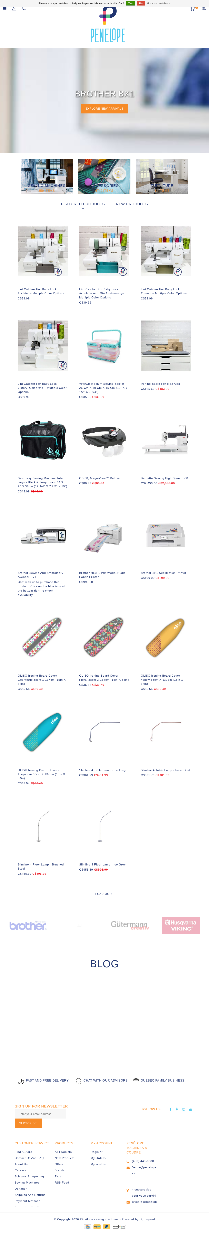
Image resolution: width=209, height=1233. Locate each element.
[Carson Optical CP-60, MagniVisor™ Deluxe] (104, 440)
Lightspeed (147, 1219)
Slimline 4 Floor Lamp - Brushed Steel (41, 866)
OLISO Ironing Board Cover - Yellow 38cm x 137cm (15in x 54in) (162, 679)
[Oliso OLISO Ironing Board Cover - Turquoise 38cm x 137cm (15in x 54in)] (43, 732)
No (141, 3)
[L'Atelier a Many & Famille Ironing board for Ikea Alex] (166, 346)
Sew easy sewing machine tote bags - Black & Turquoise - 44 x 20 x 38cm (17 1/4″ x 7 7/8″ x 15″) (42, 482)
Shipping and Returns (30, 1194)
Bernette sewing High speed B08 (164, 478)
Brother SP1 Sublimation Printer (163, 572)
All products (63, 1151)
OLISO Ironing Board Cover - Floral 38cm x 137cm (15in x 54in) (104, 677)
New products (64, 1158)
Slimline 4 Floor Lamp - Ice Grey (102, 864)
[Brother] (28, 925)
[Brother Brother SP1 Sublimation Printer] (166, 534)
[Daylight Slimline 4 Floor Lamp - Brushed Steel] (43, 826)
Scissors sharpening (29, 1176)
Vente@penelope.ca (145, 1170)
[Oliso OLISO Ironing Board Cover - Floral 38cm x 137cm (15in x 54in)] (104, 637)
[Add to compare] (40, 305)
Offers (59, 1164)
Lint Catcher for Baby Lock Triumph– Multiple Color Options (164, 291)
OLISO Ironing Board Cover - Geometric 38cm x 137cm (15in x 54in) (42, 679)
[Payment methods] (87, 1226)
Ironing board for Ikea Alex (160, 383)
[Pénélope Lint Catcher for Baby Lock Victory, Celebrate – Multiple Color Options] (43, 346)
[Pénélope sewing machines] (108, 23)
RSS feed (62, 1182)
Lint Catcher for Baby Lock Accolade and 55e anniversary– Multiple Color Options (101, 293)
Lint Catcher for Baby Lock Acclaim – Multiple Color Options (41, 291)
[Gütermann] (130, 925)
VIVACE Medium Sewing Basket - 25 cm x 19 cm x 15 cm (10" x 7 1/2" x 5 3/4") (103, 387)
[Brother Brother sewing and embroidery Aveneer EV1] (43, 534)
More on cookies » (158, 3)
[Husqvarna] (181, 925)
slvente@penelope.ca (144, 1204)
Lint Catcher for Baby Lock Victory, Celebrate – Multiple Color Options (42, 387)
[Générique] (79, 925)
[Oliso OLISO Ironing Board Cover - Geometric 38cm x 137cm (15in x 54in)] (43, 637)
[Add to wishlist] (30, 305)
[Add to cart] (20, 305)
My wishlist (99, 1164)
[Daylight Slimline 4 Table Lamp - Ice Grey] (104, 732)
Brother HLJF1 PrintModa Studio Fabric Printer (102, 574)
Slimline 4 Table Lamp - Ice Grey (102, 770)
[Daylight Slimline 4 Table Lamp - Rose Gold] (166, 732)
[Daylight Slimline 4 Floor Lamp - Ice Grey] (104, 826)
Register (97, 1151)
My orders (98, 1158)
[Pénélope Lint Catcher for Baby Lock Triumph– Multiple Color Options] (166, 251)
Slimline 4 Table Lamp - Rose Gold (165, 770)
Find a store (23, 1151)
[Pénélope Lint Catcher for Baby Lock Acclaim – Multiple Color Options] (43, 251)
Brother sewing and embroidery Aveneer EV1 (40, 574)
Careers (20, 1170)
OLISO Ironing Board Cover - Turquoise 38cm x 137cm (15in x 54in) (41, 774)
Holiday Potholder (47, 1050)
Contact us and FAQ (29, 1158)
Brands (60, 1170)
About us (21, 1164)
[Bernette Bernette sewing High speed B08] (166, 440)
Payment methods (27, 1201)
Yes (130, 3)
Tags (58, 1176)
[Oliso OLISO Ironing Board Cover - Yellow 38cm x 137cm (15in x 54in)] (166, 637)
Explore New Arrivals (104, 108)
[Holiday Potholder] (61, 1018)
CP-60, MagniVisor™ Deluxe (99, 478)
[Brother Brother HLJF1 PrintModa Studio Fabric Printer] (104, 534)
